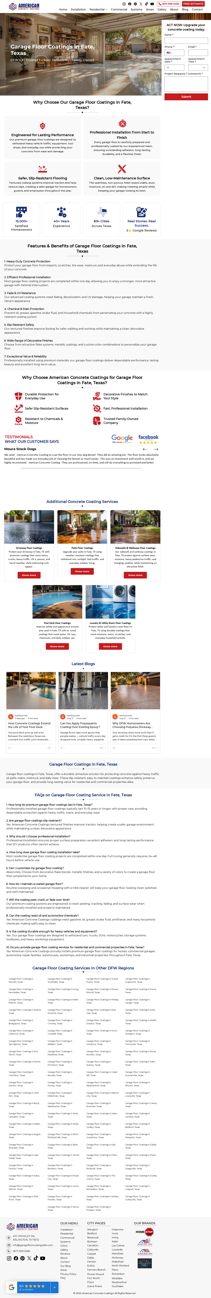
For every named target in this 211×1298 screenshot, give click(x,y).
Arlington (92, 1229)
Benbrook (93, 1237)
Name (169, 34)
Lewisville (117, 1249)
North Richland (120, 1265)
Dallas (90, 1257)
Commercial (67, 1237)
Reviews (65, 1253)
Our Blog (65, 1266)
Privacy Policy (68, 1274)
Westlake (117, 1278)
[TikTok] (147, 4)
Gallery (64, 1249)
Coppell (91, 1253)
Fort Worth (93, 1278)
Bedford (92, 1233)
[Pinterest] (135, 4)
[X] (141, 4)
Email (192, 47)
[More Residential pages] (106, 9)
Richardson (118, 1273)
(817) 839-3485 (21, 1251)
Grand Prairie (94, 1286)
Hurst (115, 1233)
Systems (65, 1241)
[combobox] (198, 68)
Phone (169, 47)
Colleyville (92, 1249)
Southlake (117, 1286)
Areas (63, 1269)
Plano (115, 1269)
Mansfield (117, 1253)
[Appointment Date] (168, 67)
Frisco (90, 1282)
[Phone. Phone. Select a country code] (170, 52)
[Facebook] (130, 4)
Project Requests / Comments (184, 73)
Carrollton (92, 1245)
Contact (65, 1261)
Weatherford (119, 1282)
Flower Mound (95, 1274)
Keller (115, 1241)
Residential (66, 1233)
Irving (115, 1237)
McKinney (117, 1257)
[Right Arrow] (156, 449)
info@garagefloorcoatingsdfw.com (33, 1245)
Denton (91, 1261)
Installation (66, 1229)
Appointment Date (173, 60)
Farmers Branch (96, 1269)
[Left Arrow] (145, 449)
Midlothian (118, 1261)
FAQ (62, 1278)
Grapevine (117, 1229)
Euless (91, 1265)
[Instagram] (124, 4)
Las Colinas (118, 1245)
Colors (63, 1245)
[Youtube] (152, 4)
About (63, 1257)
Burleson (92, 1241)
